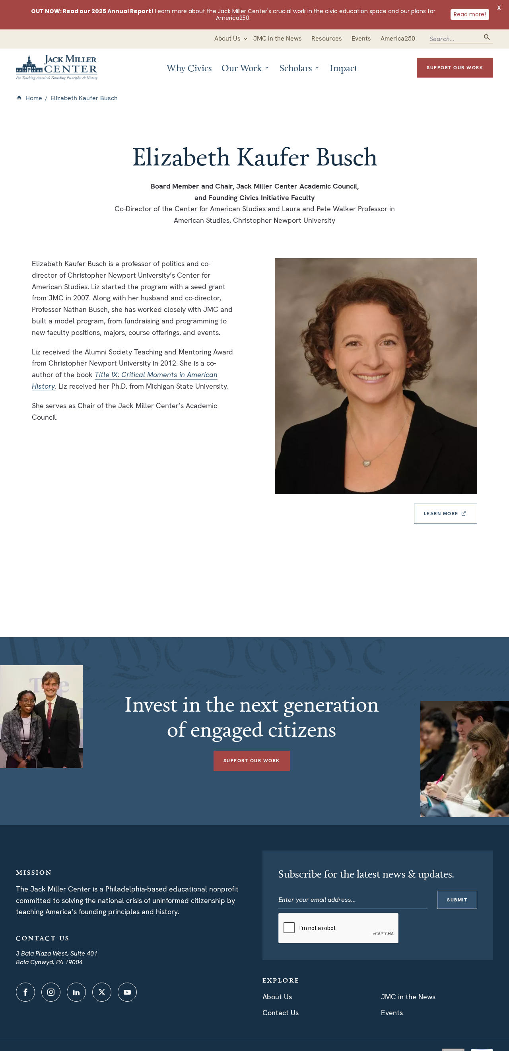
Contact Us (280, 1012)
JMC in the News (408, 996)
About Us (277, 996)
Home (33, 98)
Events (392, 1012)
